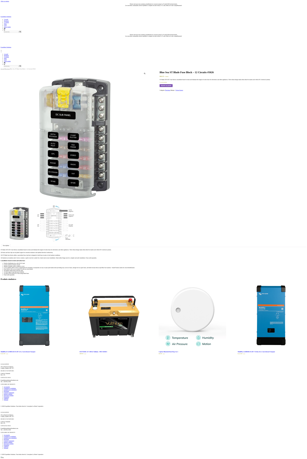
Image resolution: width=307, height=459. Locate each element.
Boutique (6, 21)
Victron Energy (179, 90)
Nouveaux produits (9, 395)
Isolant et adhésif (8, 394)
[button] (144, 73)
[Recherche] (20, 32)
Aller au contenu (5, 1)
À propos (6, 22)
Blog (5, 24)
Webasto (6, 400)
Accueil (6, 19)
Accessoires (7, 387)
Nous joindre (7, 27)
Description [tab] (6, 245)
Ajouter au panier (166, 85)
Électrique (7, 69)
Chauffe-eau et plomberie (10, 389)
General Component (9, 392)
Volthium (6, 398)
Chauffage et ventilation (10, 388)
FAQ (5, 25)
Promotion (6, 397)
